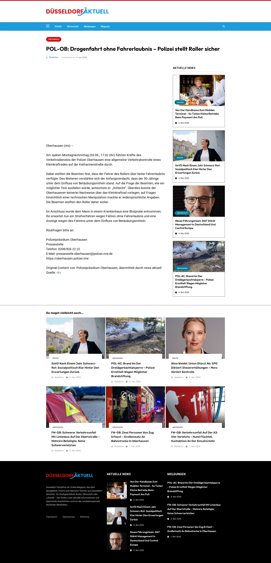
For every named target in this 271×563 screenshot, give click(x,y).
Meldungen (90, 26)
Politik (58, 26)
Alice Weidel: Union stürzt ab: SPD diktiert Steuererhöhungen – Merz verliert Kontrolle (194, 368)
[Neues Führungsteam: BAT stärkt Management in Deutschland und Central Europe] (199, 201)
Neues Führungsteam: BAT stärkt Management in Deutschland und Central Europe (195, 224)
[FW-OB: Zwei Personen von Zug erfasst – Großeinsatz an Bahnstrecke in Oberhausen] (135, 407)
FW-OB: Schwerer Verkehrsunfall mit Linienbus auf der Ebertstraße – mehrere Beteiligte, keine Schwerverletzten (194, 509)
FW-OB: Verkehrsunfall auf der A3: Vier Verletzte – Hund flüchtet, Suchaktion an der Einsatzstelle (194, 437)
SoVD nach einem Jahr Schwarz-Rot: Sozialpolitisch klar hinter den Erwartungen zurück (197, 169)
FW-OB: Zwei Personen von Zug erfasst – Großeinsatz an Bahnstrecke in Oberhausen (132, 437)
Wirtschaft (73, 26)
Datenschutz (68, 517)
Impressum (51, 517)
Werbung (84, 517)
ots (59, 272)
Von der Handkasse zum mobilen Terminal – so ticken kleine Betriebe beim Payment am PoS (197, 113)
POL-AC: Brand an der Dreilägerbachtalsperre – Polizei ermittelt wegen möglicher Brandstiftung (193, 487)
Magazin (105, 26)
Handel (180, 102)
